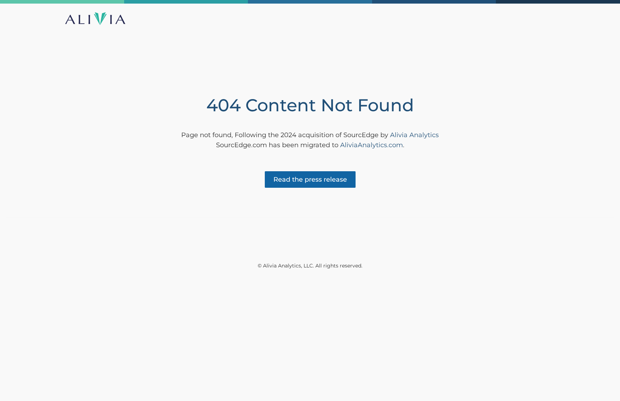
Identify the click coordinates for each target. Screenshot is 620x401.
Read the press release (310, 179)
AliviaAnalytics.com (371, 145)
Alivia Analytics (414, 135)
